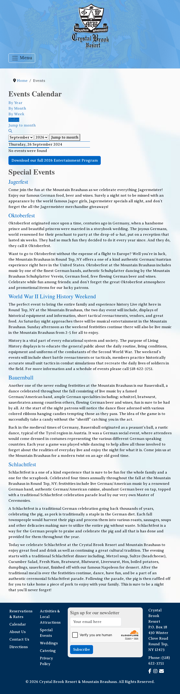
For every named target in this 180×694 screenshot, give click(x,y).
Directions (18, 647)
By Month (17, 108)
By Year (15, 103)
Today (13, 120)
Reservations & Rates (20, 614)
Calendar (17, 624)
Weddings (49, 643)
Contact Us (19, 639)
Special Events (46, 633)
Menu (25, 57)
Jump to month (64, 137)
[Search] (10, 131)
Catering (48, 651)
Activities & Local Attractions (50, 617)
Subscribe (81, 649)
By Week (16, 114)
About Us (17, 632)
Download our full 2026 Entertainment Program (54, 160)
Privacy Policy (46, 661)
